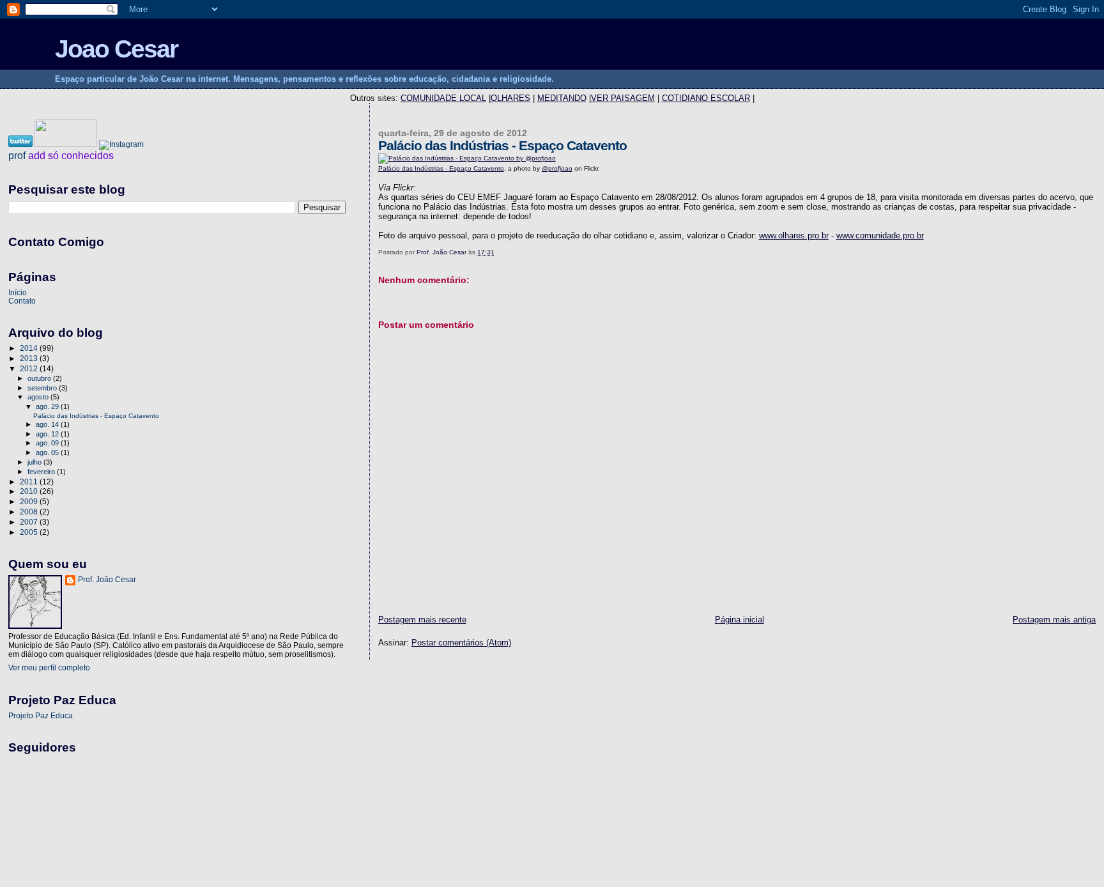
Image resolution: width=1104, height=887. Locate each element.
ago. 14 (48, 424)
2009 (30, 501)
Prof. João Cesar (107, 579)
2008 (30, 511)
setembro (43, 388)
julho (35, 462)
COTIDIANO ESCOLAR (706, 98)
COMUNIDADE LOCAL (443, 98)
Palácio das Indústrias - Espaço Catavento (441, 168)
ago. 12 (48, 434)
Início (17, 292)
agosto (38, 397)
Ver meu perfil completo (49, 667)
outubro (40, 378)
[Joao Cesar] (66, 144)
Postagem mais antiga (1054, 619)
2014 (30, 348)
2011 (30, 481)
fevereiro (42, 471)
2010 (30, 491)
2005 (30, 532)
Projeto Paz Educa (40, 715)
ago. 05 (48, 452)
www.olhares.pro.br (794, 235)
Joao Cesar (116, 49)
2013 (30, 358)
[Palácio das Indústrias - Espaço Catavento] (467, 158)
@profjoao (557, 168)
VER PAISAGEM (623, 98)
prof (17, 155)
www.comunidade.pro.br (880, 235)
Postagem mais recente (422, 619)
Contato (22, 301)
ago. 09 (48, 443)
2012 (30, 368)
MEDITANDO (561, 98)
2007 (30, 522)
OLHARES (510, 98)
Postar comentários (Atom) (461, 642)
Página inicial (739, 619)
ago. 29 (48, 406)
